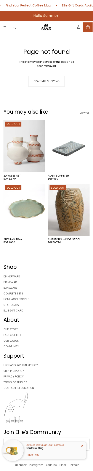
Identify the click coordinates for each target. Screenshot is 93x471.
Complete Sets (13, 293)
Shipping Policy (13, 371)
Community (11, 346)
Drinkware (10, 282)
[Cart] (88, 27)
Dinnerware (11, 276)
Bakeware (10, 287)
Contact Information (18, 388)
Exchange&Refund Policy (20, 365)
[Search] (14, 27)
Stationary (11, 305)
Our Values (11, 341)
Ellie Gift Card (13, 310)
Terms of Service (15, 382)
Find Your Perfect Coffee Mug (26, 5)
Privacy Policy (13, 376)
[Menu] (5, 27)
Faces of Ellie (12, 335)
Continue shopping (46, 81)
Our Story (10, 329)
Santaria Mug (34, 448)
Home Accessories (16, 299)
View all (85, 112)
